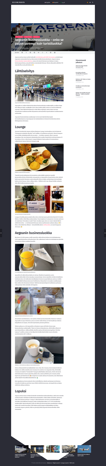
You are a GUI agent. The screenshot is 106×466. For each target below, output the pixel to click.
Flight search (56, 463)
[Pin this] (34, 52)
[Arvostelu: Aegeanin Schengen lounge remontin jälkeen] (37, 449)
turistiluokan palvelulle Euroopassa (45, 57)
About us (49, 463)
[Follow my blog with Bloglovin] (90, 2)
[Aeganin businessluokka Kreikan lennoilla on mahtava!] (22, 449)
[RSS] (87, 2)
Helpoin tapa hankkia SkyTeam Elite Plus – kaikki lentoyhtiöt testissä (83, 94)
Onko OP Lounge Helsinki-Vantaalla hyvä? (82, 66)
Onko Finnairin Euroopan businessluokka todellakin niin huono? (68, 456)
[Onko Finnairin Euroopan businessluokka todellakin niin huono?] (68, 449)
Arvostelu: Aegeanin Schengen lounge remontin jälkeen (37, 456)
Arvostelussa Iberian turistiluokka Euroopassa (81, 73)
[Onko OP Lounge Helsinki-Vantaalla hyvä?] (53, 449)
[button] (92, 2)
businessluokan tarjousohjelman (24, 61)
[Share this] (22, 52)
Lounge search (65, 463)
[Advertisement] (53, 14)
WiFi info (72, 463)
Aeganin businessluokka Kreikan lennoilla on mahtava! (20, 456)
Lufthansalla (46, 225)
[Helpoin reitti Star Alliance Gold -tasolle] (84, 449)
